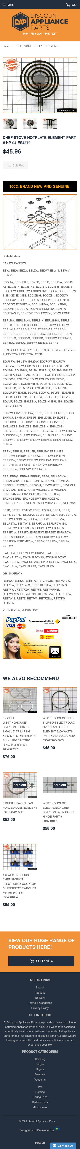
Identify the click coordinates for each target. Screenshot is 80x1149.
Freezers (40, 1074)
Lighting (40, 1092)
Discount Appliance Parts (41, 1121)
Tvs (40, 1087)
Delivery (40, 998)
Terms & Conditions (40, 1003)
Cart (74, 4)
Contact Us (64, 1145)
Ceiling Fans (40, 1097)
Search (40, 987)
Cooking (40, 1059)
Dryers (40, 1069)
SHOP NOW (44, 960)
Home (6, 46)
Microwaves (40, 1107)
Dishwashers (40, 1102)
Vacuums (40, 1079)
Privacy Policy (40, 1008)
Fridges (40, 1064)
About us (40, 992)
